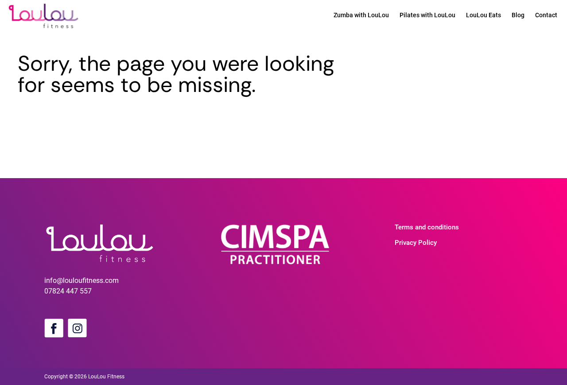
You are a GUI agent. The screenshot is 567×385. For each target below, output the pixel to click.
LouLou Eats (483, 15)
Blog (518, 15)
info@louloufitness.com (81, 280)
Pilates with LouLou (427, 15)
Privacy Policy (416, 243)
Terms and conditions (427, 227)
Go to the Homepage (50, 109)
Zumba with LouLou (361, 15)
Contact (546, 15)
